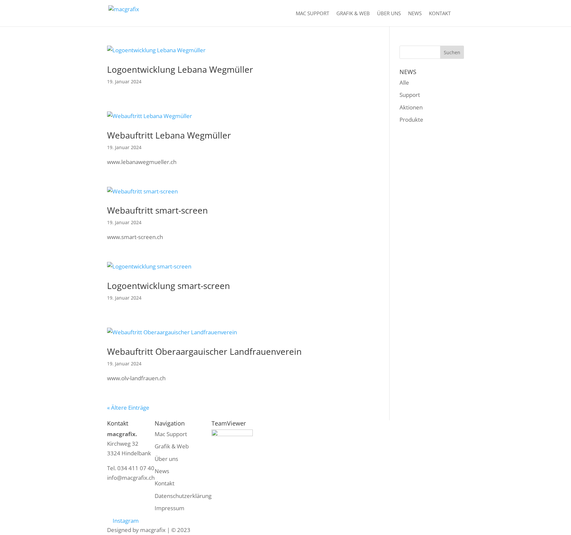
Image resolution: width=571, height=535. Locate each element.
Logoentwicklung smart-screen (168, 286)
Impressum (169, 508)
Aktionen (411, 107)
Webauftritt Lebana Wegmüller (169, 135)
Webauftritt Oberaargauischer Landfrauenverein (204, 351)
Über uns (389, 14)
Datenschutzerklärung (183, 496)
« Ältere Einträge (128, 407)
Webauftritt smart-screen (157, 210)
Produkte (411, 119)
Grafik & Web (353, 14)
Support (410, 95)
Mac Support (312, 14)
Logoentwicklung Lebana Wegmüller (180, 69)
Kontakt (440, 14)
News (415, 14)
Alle (404, 82)
